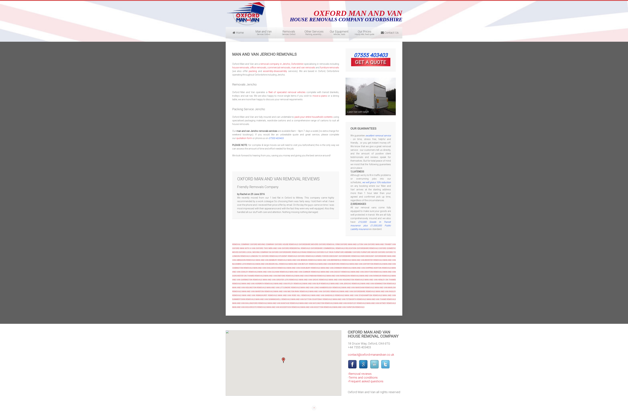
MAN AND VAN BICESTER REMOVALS (367, 260)
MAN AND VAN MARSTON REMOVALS (258, 291)
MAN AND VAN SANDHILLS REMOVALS (327, 295)
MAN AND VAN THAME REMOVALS (381, 299)
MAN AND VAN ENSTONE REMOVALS (279, 276)
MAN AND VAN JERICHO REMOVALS (346, 284)
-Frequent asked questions (365, 381)
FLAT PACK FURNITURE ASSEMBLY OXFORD (342, 252)
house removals (240, 67)
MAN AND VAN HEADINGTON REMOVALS (346, 280)
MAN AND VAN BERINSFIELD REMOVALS (334, 260)
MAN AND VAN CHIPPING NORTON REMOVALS (371, 268)
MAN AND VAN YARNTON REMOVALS (348, 307)
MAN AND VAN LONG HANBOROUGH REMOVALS (321, 288)
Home (239, 32)
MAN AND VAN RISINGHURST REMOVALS (259, 295)
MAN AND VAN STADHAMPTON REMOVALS (363, 295)
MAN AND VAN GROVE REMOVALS (313, 280)
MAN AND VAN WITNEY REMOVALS (381, 303)
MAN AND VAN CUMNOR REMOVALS (304, 272)
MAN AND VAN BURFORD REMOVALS (334, 264)
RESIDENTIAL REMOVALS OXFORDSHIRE (306, 248)
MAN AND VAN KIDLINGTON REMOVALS (249, 288)
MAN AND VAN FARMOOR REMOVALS (375, 276)
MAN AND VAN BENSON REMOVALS (302, 260)
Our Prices (364, 32)
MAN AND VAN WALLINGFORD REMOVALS (249, 303)
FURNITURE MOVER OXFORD (373, 252)
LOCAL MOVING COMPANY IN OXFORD (262, 252)
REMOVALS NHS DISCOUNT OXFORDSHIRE (369, 256)
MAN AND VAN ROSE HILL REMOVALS (294, 295)
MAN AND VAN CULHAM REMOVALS (273, 272)
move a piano (320, 96)
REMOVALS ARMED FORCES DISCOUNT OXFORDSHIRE (328, 256)
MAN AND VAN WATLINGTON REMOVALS (317, 303)
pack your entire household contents (314, 117)
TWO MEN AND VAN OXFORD (276, 248)
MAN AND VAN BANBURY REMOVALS (271, 260)
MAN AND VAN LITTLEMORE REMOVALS (283, 288)
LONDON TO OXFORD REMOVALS (264, 256)
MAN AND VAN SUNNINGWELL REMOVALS (273, 299)
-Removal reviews (360, 374)
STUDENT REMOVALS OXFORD (292, 256)
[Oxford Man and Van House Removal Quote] (370, 62)
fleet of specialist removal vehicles (286, 92)
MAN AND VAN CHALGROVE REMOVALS (270, 268)
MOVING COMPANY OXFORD (270, 244)
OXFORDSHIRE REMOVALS (290, 252)
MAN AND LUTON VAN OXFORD (361, 244)
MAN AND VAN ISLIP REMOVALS (316, 284)
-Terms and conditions (363, 377)
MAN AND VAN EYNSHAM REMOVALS (310, 276)
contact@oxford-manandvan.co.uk (371, 354)
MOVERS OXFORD (318, 244)
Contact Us (391, 32)
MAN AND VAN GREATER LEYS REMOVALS (280, 280)
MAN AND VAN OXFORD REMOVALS (324, 291)
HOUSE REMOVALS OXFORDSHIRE (297, 244)
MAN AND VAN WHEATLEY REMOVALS (350, 303)
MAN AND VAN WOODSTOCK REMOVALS (284, 307)
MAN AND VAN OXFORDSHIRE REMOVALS (357, 291)
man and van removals (303, 67)
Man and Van (263, 32)
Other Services (314, 32)
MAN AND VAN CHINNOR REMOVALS (336, 268)
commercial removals (278, 67)
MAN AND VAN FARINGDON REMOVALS (343, 276)
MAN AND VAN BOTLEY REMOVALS (303, 264)
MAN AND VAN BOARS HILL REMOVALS (272, 264)
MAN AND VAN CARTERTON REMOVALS (366, 264)
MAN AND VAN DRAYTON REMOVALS (367, 272)
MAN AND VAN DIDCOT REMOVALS (335, 272)
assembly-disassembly (275, 71)
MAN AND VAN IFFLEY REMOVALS (288, 284)
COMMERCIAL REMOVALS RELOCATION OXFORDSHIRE (346, 248)
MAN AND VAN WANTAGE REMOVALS (283, 303)
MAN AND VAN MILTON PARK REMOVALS (291, 291)
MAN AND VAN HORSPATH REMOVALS (258, 284)
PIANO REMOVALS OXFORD (312, 252)
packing (253, 71)
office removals (258, 67)
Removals (288, 32)
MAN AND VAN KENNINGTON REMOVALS (378, 284)
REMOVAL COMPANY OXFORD (244, 244)
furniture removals (329, 67)
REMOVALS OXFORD (377, 248)
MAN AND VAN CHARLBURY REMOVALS (304, 268)
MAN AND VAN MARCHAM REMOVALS (358, 288)
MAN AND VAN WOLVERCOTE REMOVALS (249, 307)
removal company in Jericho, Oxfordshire (281, 64)
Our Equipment (339, 32)
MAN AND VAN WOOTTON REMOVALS (317, 307)
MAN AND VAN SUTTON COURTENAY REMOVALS (311, 299)
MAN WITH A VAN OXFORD (251, 248)
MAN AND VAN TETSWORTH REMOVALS (349, 299)
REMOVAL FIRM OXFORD (336, 244)
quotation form (244, 138)
